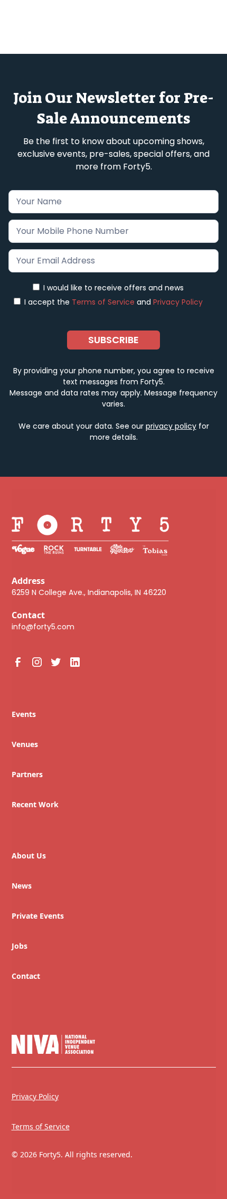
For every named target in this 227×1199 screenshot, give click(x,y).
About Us (29, 856)
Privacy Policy (178, 302)
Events (24, 714)
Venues (25, 744)
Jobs (19, 946)
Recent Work (35, 804)
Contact (26, 976)
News (22, 886)
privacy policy (171, 426)
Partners (27, 774)
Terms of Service (103, 302)
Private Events (38, 916)
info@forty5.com (43, 626)
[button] (200, 22)
